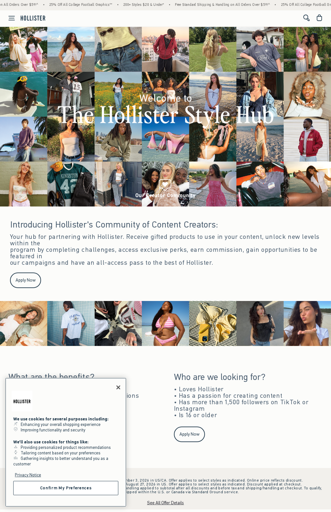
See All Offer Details (165, 503)
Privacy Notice (28, 475)
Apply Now (26, 280)
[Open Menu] (8, 18)
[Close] (118, 387)
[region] (65, 442)
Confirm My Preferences (65, 488)
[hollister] (33, 17)
